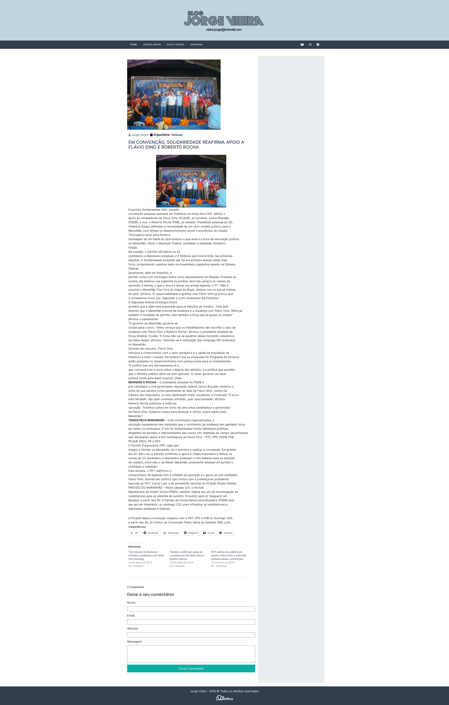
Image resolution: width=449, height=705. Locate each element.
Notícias (177, 135)
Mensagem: (134, 641)
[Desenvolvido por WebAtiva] (224, 697)
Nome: (131, 602)
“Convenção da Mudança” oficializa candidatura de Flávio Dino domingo (146, 555)
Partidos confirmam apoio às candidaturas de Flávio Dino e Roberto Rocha (187, 555)
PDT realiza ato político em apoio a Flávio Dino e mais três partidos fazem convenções (228, 555)
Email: (131, 615)
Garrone (196, 44)
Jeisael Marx (152, 44)
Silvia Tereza (176, 44)
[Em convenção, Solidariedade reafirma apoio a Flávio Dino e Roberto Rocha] (174, 94)
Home (133, 44)
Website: (132, 628)
